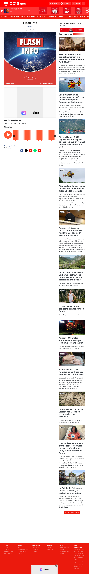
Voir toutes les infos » (72, 512)
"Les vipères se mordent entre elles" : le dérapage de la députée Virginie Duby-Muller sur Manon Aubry (71, 448)
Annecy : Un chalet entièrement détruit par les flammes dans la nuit (71, 340)
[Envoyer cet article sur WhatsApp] (35, 151)
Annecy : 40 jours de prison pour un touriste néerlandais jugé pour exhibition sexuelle (70, 231)
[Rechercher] (83, 3)
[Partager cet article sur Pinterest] (30, 151)
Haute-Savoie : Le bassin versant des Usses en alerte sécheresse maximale (71, 413)
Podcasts (63, 16)
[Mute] (29, 10)
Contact (6, 547)
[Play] (2, 11)
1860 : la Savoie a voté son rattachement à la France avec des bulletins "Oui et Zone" (71, 58)
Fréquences (8, 553)
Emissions (35, 549)
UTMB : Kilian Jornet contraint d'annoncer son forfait (71, 308)
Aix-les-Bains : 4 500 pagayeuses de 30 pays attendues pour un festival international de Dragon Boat (72, 142)
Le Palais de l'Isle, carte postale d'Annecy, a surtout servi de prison (70, 490)
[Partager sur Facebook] (21, 151)
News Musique (23, 549)
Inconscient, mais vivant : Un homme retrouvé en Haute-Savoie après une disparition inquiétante (71, 276)
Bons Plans (14, 16)
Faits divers (41, 16)
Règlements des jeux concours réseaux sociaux (79, 551)
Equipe (6, 549)
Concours (73, 16)
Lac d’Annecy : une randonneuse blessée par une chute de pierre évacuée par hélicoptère (71, 98)
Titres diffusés (8, 551)
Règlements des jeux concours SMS (79, 558)
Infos (23, 16)
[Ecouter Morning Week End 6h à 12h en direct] (72, 30)
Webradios (52, 16)
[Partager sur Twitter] (26, 151)
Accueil (4, 16)
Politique (31, 16)
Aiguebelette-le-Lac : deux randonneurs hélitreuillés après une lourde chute (72, 188)
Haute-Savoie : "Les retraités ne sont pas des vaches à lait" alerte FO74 (71, 372)
